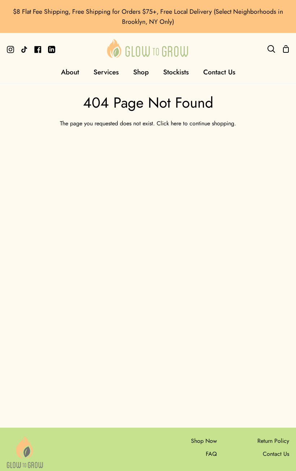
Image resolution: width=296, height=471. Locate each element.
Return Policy (273, 441)
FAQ (211, 454)
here (176, 123)
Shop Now (204, 441)
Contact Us (276, 454)
